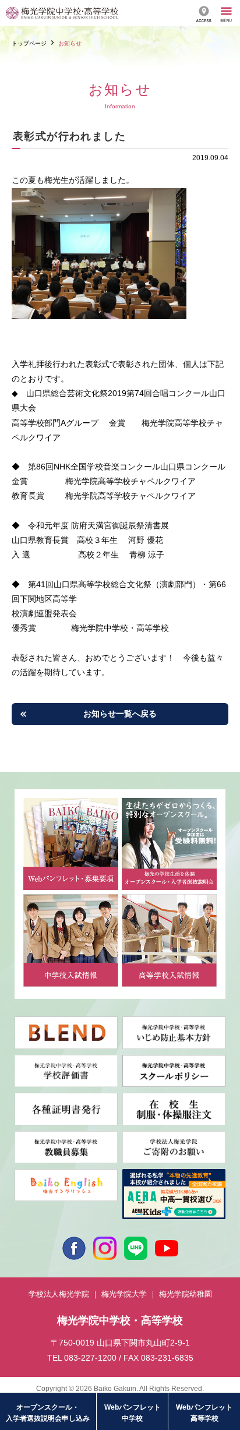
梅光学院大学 (124, 1294)
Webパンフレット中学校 (132, 1412)
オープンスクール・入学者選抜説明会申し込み (48, 1412)
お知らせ (70, 43)
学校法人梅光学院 (59, 1294)
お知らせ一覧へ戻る (120, 713)
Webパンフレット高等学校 (204, 1412)
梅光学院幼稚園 (185, 1294)
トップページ (29, 43)
